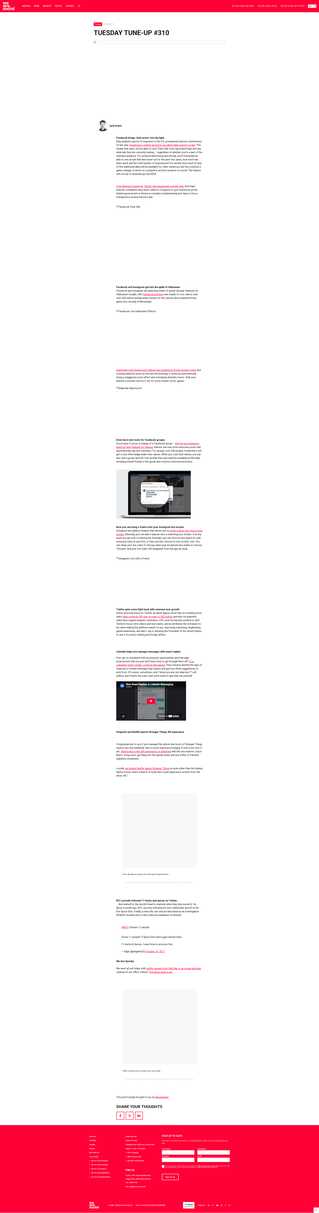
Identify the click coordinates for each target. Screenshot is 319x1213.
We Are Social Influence (243, 6)
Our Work (92, 1140)
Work (36, 6)
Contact (70, 6)
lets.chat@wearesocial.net (135, 1187)
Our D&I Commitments (136, 1161)
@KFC (125, 927)
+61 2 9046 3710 (131, 1182)
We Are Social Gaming (99, 1165)
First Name (166, 1149)
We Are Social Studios (99, 1161)
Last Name (201, 1149)
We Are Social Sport (267, 6)
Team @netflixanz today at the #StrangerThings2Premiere (146, 874)
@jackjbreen (162, 1097)
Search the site (131, 1136)
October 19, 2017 (155, 951)
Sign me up (170, 1177)
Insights (47, 6)
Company (165, 1156)
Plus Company (133, 1153)
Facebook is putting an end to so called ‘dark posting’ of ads (162, 145)
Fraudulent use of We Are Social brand (139, 1145)
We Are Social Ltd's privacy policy (209, 1166)
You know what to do (160, 972)
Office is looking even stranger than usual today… (142, 1071)
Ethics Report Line (134, 1157)
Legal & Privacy (131, 1140)
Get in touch (93, 1157)
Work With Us (94, 1153)
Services (26, 6)
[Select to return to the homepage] (6, 6)
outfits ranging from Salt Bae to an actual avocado (173, 968)
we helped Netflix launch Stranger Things (147, 768)
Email (199, 1156)
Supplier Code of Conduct (135, 1149)
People (58, 6)
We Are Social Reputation (293, 6)
